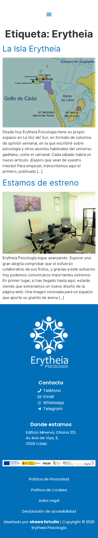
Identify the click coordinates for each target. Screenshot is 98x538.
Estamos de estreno (41, 183)
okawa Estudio (44, 521)
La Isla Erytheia (32, 49)
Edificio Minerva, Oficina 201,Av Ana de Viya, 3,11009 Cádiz (51, 438)
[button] (49, 14)
